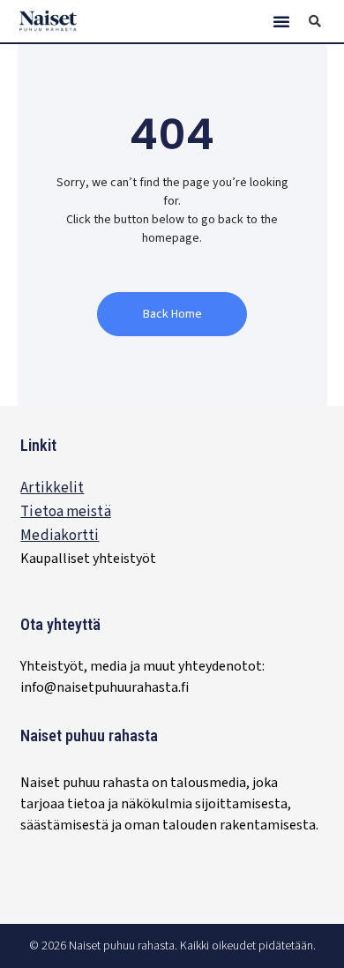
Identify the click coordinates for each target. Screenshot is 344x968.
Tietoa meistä (65, 511)
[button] (281, 21)
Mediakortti (59, 535)
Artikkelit (52, 488)
